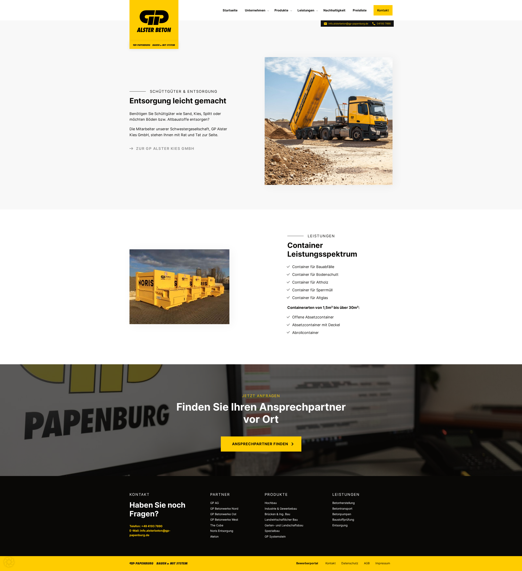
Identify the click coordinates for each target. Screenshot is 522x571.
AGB (367, 563)
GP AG (214, 503)
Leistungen (305, 10)
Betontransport (342, 508)
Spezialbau (272, 530)
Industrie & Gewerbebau (281, 508)
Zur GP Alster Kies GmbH (165, 148)
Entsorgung (340, 525)
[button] (9, 562)
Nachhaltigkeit (334, 10)
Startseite (230, 10)
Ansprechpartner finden (260, 444)
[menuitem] (230, 10)
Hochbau (271, 503)
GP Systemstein (275, 536)
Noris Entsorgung (221, 530)
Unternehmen (255, 10)
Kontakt (383, 10)
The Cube (216, 525)
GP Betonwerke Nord (224, 508)
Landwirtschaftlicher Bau (281, 519)
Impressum (382, 563)
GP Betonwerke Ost (223, 514)
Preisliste (360, 10)
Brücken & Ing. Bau (277, 514)
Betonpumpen (341, 514)
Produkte (281, 10)
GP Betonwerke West (224, 519)
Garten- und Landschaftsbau (284, 525)
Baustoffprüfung (343, 519)
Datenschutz (349, 563)
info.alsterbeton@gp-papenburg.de (348, 23)
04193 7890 (384, 23)
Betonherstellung (343, 503)
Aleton (214, 536)
